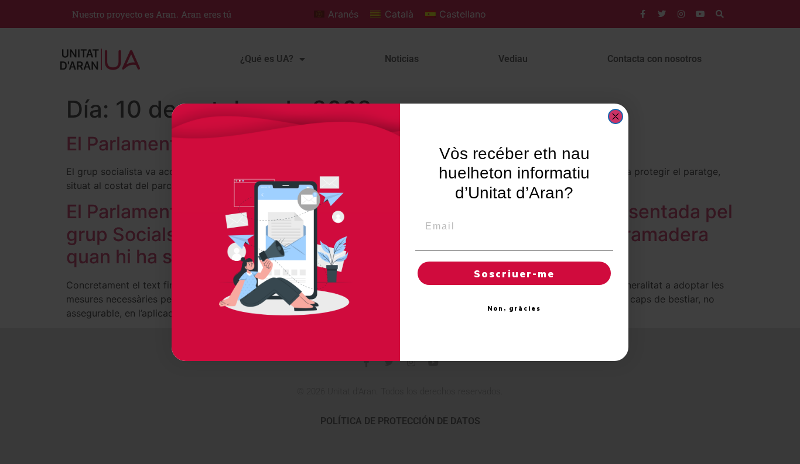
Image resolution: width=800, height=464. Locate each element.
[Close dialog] (615, 116)
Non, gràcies (514, 308)
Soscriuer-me (514, 273)
